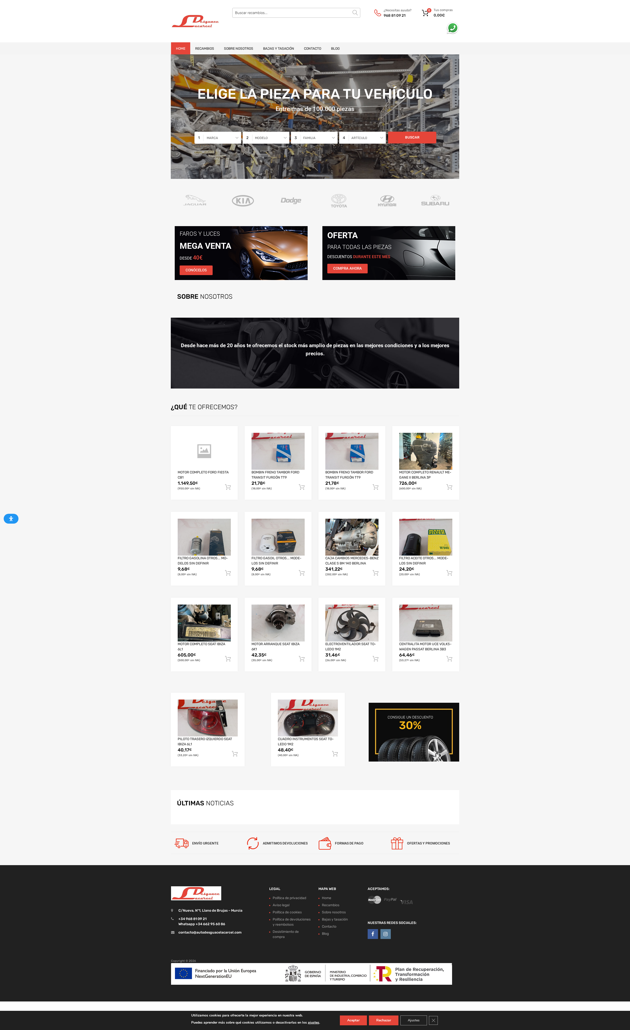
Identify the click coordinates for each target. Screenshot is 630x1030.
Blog (335, 49)
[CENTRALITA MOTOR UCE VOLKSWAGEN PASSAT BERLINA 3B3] (425, 623)
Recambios (204, 49)
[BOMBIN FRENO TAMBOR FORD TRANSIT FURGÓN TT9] (278, 451)
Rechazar (383, 1020)
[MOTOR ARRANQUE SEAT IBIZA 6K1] (278, 623)
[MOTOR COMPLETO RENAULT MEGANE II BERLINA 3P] (425, 451)
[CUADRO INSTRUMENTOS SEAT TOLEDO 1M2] (308, 718)
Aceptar (353, 1020)
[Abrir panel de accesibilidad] (11, 519)
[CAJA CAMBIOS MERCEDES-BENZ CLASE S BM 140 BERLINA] (351, 537)
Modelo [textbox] (261, 138)
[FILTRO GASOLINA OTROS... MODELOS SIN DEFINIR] (204, 537)
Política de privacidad (289, 898)
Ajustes (414, 1020)
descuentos (358, 256)
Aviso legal (281, 905)
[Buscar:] (296, 13)
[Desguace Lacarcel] (192, 21)
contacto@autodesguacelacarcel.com (210, 932)
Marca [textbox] (212, 138)
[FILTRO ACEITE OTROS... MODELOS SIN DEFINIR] (425, 537)
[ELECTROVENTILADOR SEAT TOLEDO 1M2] (351, 623)
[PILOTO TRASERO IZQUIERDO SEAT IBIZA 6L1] (208, 718)
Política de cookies (287, 912)
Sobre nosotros (238, 49)
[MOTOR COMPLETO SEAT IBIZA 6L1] (204, 623)
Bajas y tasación (278, 49)
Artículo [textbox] (359, 138)
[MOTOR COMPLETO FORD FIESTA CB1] (204, 451)
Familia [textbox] (309, 138)
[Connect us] (373, 934)
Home (180, 49)
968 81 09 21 (395, 15)
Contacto (312, 49)
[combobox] (217, 138)
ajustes (313, 1022)
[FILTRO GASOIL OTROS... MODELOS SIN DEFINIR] (278, 537)
